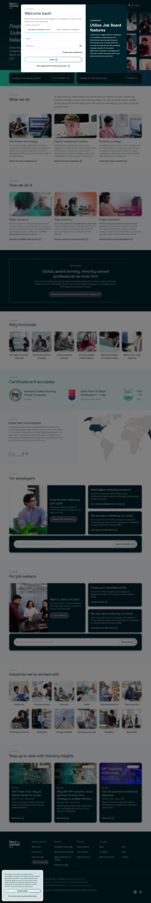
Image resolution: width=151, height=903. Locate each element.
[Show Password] (80, 46)
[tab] (39, 30)
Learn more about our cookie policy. (22, 886)
